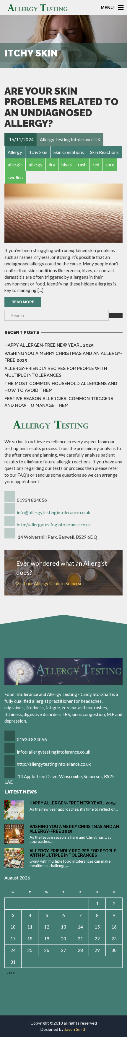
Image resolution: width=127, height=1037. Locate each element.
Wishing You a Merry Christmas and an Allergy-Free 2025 (63, 357)
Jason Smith (75, 1029)
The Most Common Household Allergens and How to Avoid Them (60, 387)
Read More (23, 302)
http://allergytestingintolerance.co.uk (54, 524)
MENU (107, 7)
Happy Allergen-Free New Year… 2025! (49, 345)
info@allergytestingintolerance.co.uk (53, 512)
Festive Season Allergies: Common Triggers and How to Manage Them (58, 402)
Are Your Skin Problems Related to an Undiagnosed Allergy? (61, 107)
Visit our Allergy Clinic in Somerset (50, 583)
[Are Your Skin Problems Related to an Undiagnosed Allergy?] (63, 213)
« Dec (11, 973)
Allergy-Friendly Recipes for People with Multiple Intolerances (55, 372)
